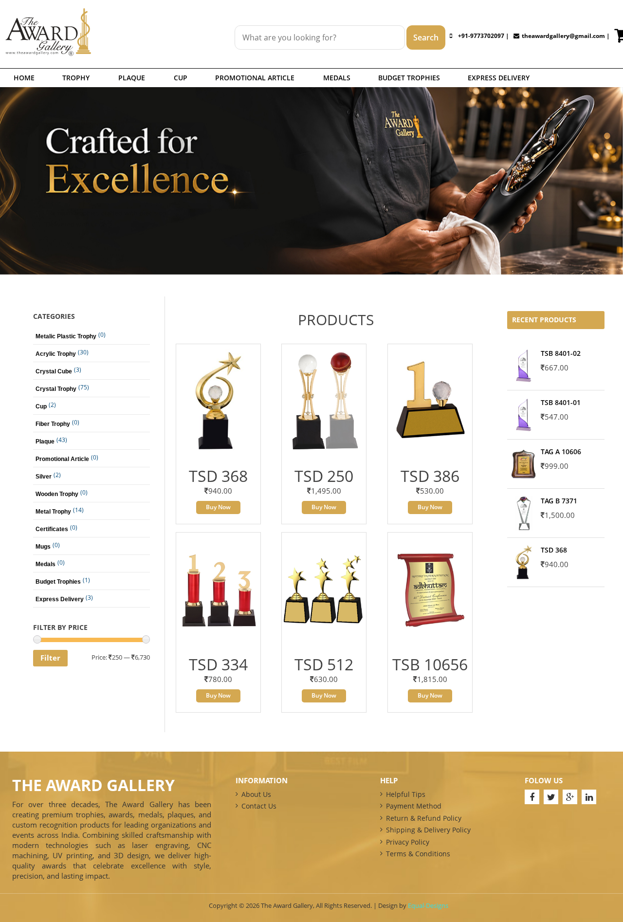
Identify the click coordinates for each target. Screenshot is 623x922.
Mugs (43, 546)
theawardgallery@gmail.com (563, 36)
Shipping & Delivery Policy (428, 829)
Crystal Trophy (56, 389)
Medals (336, 77)
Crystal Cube (54, 371)
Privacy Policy (407, 842)
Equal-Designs (428, 905)
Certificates (52, 529)
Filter (50, 658)
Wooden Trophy (57, 494)
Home (24, 77)
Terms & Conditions (418, 853)
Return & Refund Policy (423, 818)
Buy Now (218, 507)
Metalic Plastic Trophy (66, 336)
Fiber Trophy (53, 424)
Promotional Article (254, 77)
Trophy (76, 77)
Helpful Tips (405, 794)
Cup (180, 77)
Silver (44, 476)
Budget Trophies (409, 77)
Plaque (131, 77)
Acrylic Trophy (56, 353)
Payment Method (413, 806)
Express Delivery (499, 77)
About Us (256, 794)
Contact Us (258, 806)
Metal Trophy (53, 511)
